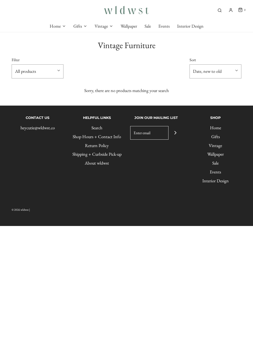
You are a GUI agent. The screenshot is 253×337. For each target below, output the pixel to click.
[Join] (175, 133)
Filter (16, 59)
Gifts (215, 136)
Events (215, 172)
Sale (215, 163)
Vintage (215, 145)
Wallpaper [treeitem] (129, 26)
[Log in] (231, 10)
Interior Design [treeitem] (190, 26)
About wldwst (97, 163)
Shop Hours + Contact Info (97, 136)
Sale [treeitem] (148, 26)
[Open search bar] (219, 10)
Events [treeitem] (164, 26)
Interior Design (215, 181)
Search (96, 128)
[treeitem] (58, 26)
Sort (193, 59)
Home (215, 128)
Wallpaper (215, 154)
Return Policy (97, 145)
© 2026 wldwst (20, 210)
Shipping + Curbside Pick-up (97, 154)
